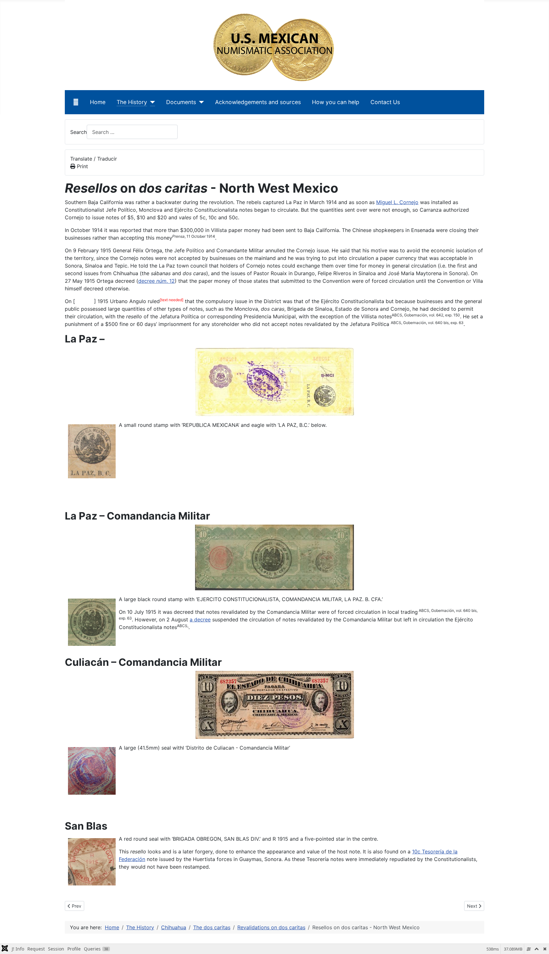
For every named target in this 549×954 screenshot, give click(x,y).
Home (97, 102)
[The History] (151, 102)
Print (81, 166)
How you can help (335, 102)
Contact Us (385, 102)
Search (78, 132)
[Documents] (200, 102)
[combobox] (132, 132)
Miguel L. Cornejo (397, 202)
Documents (181, 102)
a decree (200, 619)
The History (132, 102)
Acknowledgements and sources (258, 102)
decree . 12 (156, 281)
